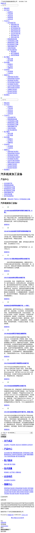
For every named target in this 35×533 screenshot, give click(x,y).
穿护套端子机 (15, 35)
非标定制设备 (11, 48)
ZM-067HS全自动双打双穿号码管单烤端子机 (17, 231)
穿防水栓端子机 (15, 31)
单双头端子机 (15, 37)
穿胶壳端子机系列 (12, 76)
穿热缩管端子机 (15, 30)
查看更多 (7, 224)
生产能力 (10, 66)
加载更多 (3, 435)
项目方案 (10, 58)
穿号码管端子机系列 (13, 82)
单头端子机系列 (12, 93)
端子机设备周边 (12, 49)
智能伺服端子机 (12, 46)
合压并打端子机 (15, 33)
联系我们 (7, 95)
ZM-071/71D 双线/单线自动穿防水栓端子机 (17, 258)
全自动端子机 (11, 22)
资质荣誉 (10, 17)
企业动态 (7, 69)
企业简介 (10, 12)
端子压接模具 (15, 53)
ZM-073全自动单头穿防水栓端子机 (14, 277)
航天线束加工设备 (12, 44)
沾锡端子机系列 (12, 89)
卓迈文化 (10, 15)
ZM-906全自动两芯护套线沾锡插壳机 (15, 333)
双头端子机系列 (12, 91)
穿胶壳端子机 (15, 24)
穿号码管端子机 (15, 28)
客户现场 (10, 60)
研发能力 (10, 64)
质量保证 (10, 67)
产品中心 (7, 21)
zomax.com (24, 514)
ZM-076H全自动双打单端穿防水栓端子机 (16, 363)
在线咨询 (3, 522)
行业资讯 (10, 73)
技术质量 (7, 62)
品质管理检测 (15, 55)
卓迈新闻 (10, 71)
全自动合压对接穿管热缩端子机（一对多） (17, 305)
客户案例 (7, 57)
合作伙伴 (10, 19)
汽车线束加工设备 (12, 40)
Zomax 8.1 (10, 514)
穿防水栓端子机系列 (13, 87)
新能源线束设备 (12, 39)
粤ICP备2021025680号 (17, 517)
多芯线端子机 (15, 26)
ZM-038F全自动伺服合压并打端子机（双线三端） (19, 412)
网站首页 (7, 8)
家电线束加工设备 (12, 42)
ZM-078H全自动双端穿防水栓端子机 (15, 386)
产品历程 (10, 13)
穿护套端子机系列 (12, 80)
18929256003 (4, 526)
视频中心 (7, 75)
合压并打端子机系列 (13, 86)
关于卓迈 (7, 10)
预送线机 (13, 51)
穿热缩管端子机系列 (13, 78)
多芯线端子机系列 (12, 84)
